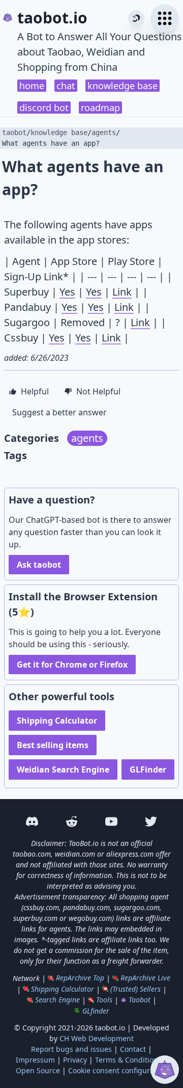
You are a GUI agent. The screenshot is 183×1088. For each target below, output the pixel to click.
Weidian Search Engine (63, 769)
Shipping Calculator (57, 720)
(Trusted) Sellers (135, 989)
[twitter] (151, 821)
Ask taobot (39, 564)
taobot (14, 132)
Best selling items (52, 745)
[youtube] (111, 821)
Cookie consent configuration (117, 1070)
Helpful (35, 391)
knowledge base (122, 85)
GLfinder (95, 1011)
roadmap (100, 107)
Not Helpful (98, 391)
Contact (133, 1049)
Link (122, 292)
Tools (104, 999)
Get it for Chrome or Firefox (72, 664)
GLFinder (148, 769)
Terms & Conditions (128, 1060)
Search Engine (57, 999)
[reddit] (72, 821)
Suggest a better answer (59, 412)
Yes (67, 292)
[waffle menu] (164, 18)
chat (65, 85)
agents (104, 132)
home (31, 85)
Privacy (75, 1060)
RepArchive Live (145, 978)
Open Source (38, 1070)
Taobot (139, 999)
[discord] (32, 821)
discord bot (44, 107)
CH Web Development (96, 1038)
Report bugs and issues (71, 1049)
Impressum (35, 1060)
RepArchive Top (80, 978)
